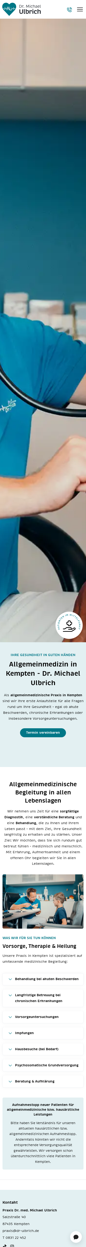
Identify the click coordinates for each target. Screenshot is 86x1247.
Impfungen (24, 1033)
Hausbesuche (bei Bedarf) (36, 1049)
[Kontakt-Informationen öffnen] (69, 10)
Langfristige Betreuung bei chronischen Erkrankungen (38, 998)
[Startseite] (21, 9)
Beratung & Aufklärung (34, 1081)
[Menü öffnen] (80, 9)
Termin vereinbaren (43, 732)
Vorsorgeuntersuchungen (37, 1017)
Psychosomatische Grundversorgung (46, 1065)
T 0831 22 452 (14, 1237)
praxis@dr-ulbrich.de (21, 1231)
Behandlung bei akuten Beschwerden (47, 979)
